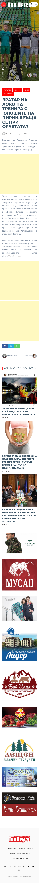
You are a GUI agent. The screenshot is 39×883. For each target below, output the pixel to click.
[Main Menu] (4, 4)
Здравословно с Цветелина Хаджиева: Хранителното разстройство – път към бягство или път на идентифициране (19, 462)
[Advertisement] (19, 174)
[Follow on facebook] (5, 867)
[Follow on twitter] (10, 867)
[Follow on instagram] (15, 867)
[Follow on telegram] (33, 867)
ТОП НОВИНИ (8, 94)
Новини (17, 90)
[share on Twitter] (3, 64)
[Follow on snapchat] (29, 867)
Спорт (26, 90)
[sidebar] (36, 4)
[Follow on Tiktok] (24, 867)
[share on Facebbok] (3, 69)
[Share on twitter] (11, 346)
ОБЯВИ (30, 848)
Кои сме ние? (11, 848)
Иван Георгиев (11, 134)
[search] (32, 4)
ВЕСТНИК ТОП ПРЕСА (20, 858)
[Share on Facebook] (5, 346)
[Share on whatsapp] (17, 346)
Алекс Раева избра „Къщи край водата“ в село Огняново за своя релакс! (18, 411)
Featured (7, 90)
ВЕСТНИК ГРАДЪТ (23, 853)
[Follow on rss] (19, 870)
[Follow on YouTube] (20, 867)
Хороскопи (21, 848)
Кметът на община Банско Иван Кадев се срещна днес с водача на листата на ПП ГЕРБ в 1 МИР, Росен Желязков (19, 515)
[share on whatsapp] (3, 58)
